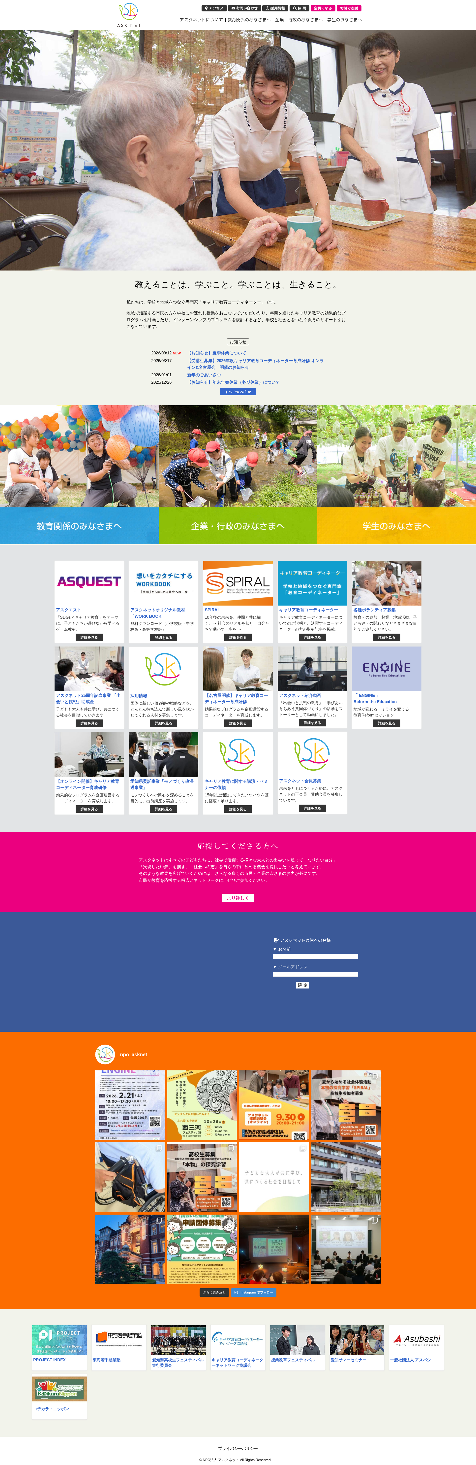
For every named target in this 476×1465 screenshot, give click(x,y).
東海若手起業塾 (106, 1360)
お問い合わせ (246, 8)
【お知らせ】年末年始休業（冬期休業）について (233, 382)
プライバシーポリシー (238, 1448)
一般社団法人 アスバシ (410, 1360)
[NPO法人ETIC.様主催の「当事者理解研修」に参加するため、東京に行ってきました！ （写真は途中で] (130, 1249)
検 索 (301, 8)
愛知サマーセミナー (348, 1360)
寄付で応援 (349, 8)
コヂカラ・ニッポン (51, 1409)
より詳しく (238, 897)
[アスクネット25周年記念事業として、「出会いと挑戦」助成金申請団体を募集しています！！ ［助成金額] (202, 1249)
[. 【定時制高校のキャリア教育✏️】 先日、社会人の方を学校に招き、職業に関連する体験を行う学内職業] (130, 1177)
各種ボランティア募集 (375, 610)
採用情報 (277, 8)
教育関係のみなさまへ (249, 20)
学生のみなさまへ (344, 20)
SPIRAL (212, 610)
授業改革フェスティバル (293, 1360)
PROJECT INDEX (49, 1360)
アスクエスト (68, 610)
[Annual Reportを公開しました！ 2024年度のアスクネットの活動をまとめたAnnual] (274, 1177)
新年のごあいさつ (204, 375)
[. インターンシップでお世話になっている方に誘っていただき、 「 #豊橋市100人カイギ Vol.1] (274, 1249)
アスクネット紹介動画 (300, 695)
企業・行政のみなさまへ (299, 20)
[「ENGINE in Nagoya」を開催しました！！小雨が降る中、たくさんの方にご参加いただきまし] (346, 1249)
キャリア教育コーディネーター (308, 610)
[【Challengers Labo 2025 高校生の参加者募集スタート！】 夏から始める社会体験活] (346, 1105)
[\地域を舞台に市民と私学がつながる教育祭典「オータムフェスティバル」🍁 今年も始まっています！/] (202, 1105)
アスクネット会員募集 (300, 781)
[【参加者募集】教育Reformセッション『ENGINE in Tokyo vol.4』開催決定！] (130, 1105)
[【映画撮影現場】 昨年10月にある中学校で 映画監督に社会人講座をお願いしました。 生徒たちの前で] (346, 1177)
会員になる (323, 8)
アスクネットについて (201, 20)
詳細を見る (89, 637)
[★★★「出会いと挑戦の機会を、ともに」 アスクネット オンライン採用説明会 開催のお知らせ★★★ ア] (274, 1105)
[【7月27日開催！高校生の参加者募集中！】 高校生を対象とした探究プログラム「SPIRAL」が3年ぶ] (202, 1177)
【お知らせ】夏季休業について (216, 353)
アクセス (216, 8)
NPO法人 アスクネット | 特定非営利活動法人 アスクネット (129, 15)
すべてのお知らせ (238, 392)
